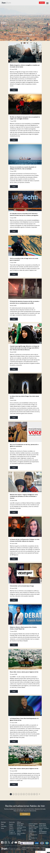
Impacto (11, 828)
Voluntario (3, 826)
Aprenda (11, 830)
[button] (41, 852)
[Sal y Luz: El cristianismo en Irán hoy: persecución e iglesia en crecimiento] (25, 432)
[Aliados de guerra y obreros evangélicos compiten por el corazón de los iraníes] (25, 52)
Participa (3, 822)
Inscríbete (25, 814)
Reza (2, 824)
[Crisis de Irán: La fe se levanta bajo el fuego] (25, 573)
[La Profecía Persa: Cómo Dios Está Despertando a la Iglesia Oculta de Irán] (25, 706)
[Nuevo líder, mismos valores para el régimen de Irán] (25, 659)
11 (36, 794)
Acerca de (12, 822)
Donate (42, 2)
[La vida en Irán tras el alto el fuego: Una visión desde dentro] (25, 383)
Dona (2, 828)
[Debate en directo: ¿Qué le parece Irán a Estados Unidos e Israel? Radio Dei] (25, 614)
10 (34, 794)
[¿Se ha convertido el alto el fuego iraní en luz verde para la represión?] (25, 246)
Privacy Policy (44, 848)
